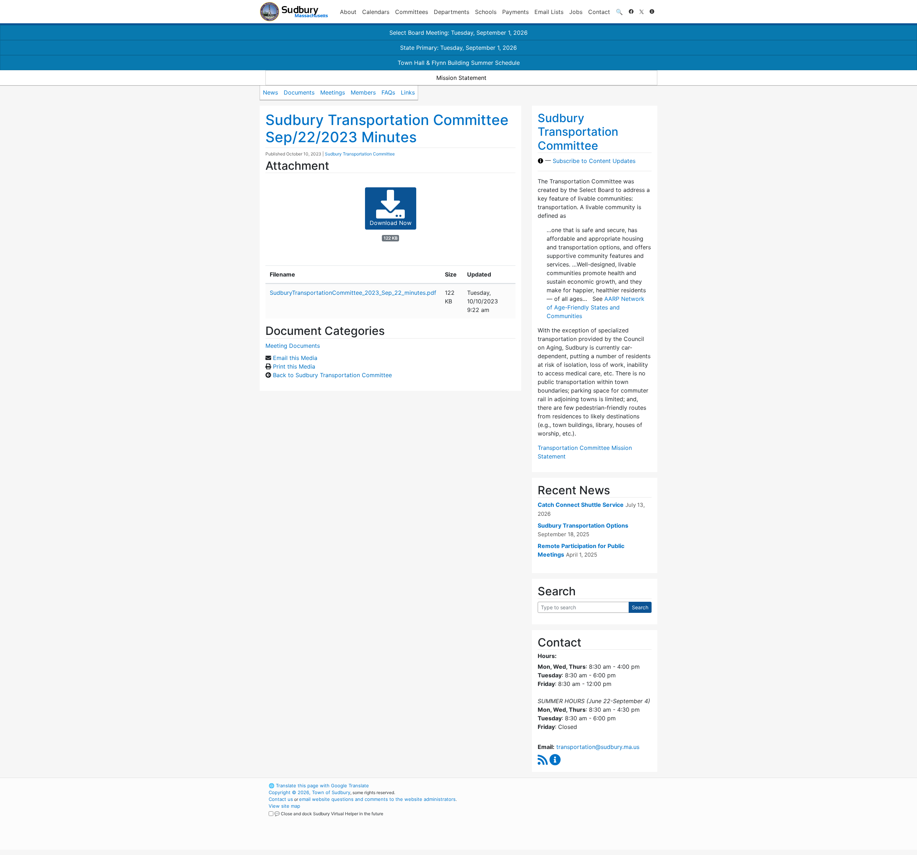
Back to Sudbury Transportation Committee (332, 375)
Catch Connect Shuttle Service (581, 504)
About (348, 11)
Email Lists (548, 11)
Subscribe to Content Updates (594, 160)
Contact (599, 11)
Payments (515, 11)
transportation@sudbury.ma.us (597, 746)
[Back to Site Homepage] (294, 11)
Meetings (332, 92)
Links (408, 92)
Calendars (375, 11)
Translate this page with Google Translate (319, 785)
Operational (573, 819)
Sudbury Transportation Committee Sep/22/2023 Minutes (387, 128)
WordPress (561, 785)
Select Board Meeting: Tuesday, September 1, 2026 (458, 32)
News (270, 92)
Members (363, 92)
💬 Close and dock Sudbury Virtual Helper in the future (328, 813)
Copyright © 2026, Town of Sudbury (309, 792)
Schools (485, 11)
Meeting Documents (292, 345)
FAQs (388, 92)
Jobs (575, 11)
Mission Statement (461, 77)
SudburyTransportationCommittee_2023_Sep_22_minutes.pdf (353, 292)
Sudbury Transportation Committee (360, 154)
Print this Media (294, 366)
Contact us (281, 799)
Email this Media (295, 357)
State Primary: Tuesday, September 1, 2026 (458, 47)
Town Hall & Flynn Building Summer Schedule (459, 62)
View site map (284, 806)
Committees (411, 11)
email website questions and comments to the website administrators (377, 799)
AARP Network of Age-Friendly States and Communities (595, 307)
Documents (299, 92)
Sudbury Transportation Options (583, 525)
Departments (451, 11)
